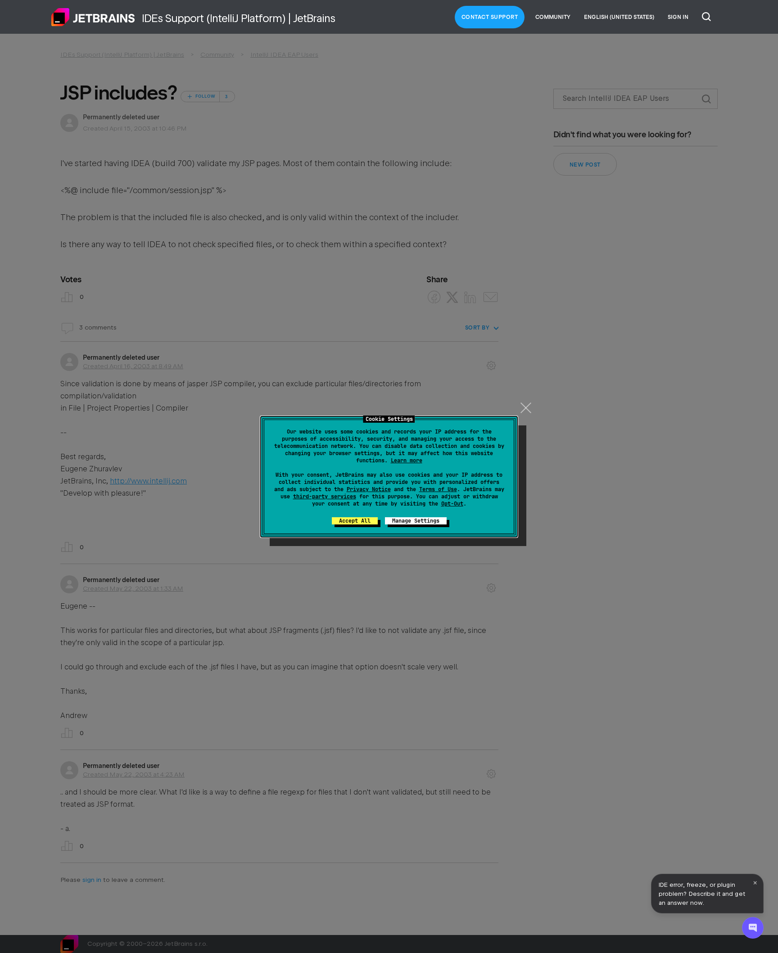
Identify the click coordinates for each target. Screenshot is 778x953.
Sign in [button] (678, 17)
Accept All (355, 520)
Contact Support (489, 17)
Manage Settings (415, 520)
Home (93, 17)
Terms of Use (438, 489)
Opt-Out (452, 503)
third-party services (324, 496)
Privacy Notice (369, 489)
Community (552, 17)
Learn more (406, 460)
